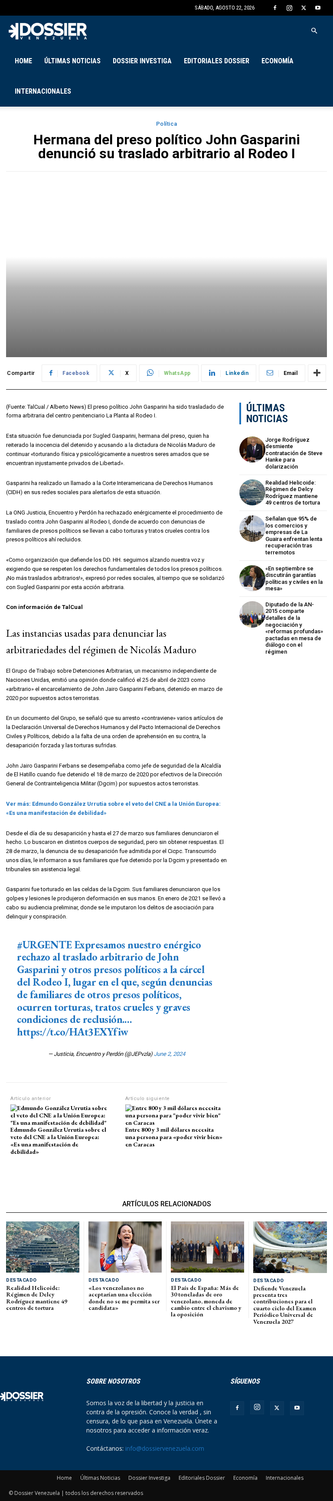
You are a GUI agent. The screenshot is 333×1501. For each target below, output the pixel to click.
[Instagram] (289, 8)
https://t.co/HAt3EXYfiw (72, 1032)
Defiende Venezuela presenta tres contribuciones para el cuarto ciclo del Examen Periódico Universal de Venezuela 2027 (284, 1304)
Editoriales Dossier (216, 61)
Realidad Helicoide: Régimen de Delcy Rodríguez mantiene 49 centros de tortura (292, 492)
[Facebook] (274, 8)
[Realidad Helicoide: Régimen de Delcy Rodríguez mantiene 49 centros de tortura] (252, 492)
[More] (317, 373)
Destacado (21, 1280)
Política (166, 123)
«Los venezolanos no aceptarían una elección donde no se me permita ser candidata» (124, 1298)
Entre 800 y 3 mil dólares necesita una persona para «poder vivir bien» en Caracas (173, 1137)
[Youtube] (317, 8)
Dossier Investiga (142, 61)
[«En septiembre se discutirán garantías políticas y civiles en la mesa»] (252, 578)
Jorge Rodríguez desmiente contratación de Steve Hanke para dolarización (294, 453)
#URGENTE (44, 944)
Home (23, 61)
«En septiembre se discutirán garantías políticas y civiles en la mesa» (294, 578)
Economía (277, 61)
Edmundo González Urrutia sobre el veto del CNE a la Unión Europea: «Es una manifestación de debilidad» (58, 1140)
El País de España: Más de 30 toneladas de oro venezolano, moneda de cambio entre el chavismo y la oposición (206, 1301)
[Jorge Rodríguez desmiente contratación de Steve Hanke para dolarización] (252, 449)
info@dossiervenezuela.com (164, 1448)
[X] (303, 8)
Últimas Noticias (72, 61)
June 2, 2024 (169, 1054)
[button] (314, 31)
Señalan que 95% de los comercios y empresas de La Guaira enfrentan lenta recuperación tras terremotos (293, 535)
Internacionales (43, 91)
